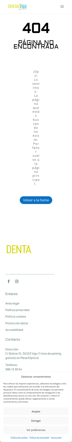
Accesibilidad (14, 330)
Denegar (36, 420)
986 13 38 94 (13, 369)
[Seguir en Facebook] (8, 281)
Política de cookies (19, 437)
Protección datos (16, 323)
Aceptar (36, 411)
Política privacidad (17, 310)
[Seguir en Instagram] (16, 281)
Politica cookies (15, 316)
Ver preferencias (36, 430)
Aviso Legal (56, 437)
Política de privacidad (39, 437)
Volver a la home (36, 200)
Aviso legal (12, 303)
